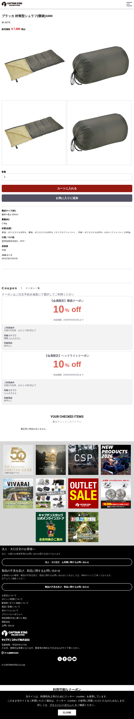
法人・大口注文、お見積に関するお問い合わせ (67, 562)
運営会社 (6, 622)
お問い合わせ (8, 625)
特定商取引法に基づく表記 (14, 618)
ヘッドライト (10, 393)
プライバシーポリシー (12, 614)
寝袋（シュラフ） (12, 338)
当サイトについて (10, 610)
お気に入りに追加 (67, 198)
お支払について (9, 595)
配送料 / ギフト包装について (15, 603)
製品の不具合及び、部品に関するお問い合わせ (67, 587)
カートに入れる (67, 188)
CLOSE (67, 712)
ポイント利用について (12, 599)
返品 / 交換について (11, 606)
